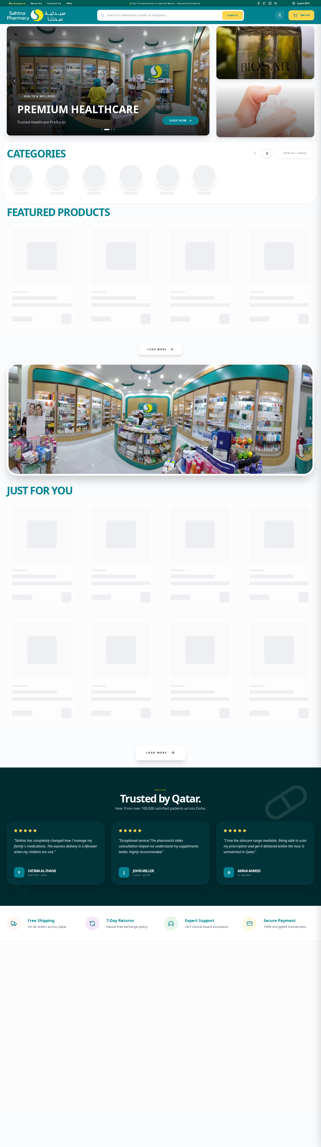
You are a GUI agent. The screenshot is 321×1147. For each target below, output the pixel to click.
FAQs (69, 3)
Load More (157, 349)
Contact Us (54, 3)
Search (233, 15)
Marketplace (17, 3)
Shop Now (178, 120)
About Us (36, 3)
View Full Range (295, 153)
